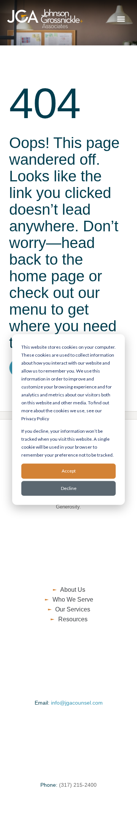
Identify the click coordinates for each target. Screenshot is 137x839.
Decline (68, 488)
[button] (121, 19)
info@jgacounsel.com (77, 703)
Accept (69, 471)
